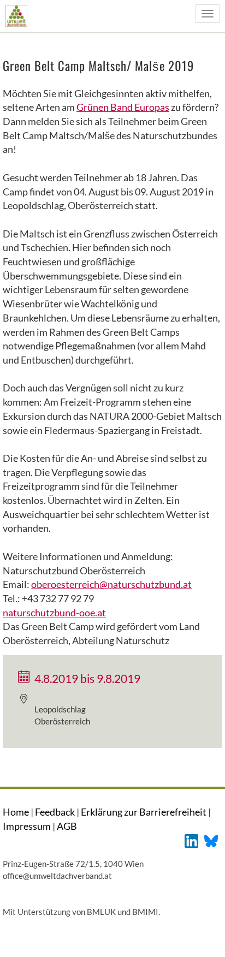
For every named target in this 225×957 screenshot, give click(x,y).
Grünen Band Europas (122, 107)
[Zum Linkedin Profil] (191, 840)
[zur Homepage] (16, 15)
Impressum (27, 826)
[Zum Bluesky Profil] (211, 840)
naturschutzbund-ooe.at (54, 613)
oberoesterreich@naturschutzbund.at (111, 584)
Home (16, 812)
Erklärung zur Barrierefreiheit (143, 812)
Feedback (55, 812)
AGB (67, 826)
